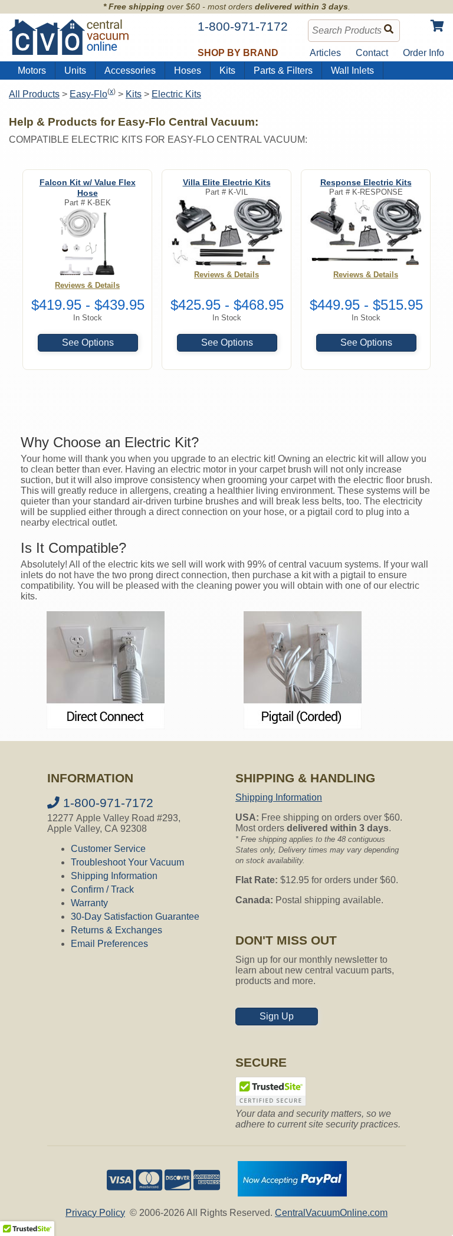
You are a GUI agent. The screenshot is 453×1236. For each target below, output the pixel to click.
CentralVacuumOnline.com (331, 1213)
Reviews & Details (87, 285)
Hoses (187, 70)
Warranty (89, 903)
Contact (372, 53)
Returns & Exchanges (116, 930)
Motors (32, 70)
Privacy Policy (95, 1213)
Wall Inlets (352, 70)
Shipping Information (114, 876)
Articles (325, 53)
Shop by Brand (238, 53)
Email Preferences (109, 944)
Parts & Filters (283, 70)
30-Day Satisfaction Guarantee (135, 917)
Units (75, 70)
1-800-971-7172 (106, 802)
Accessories (130, 70)
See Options (88, 342)
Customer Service (108, 849)
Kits (227, 70)
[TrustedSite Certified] (270, 1091)
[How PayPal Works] (292, 1193)
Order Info (423, 53)
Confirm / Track (102, 889)
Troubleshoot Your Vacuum (127, 862)
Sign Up (277, 1016)
